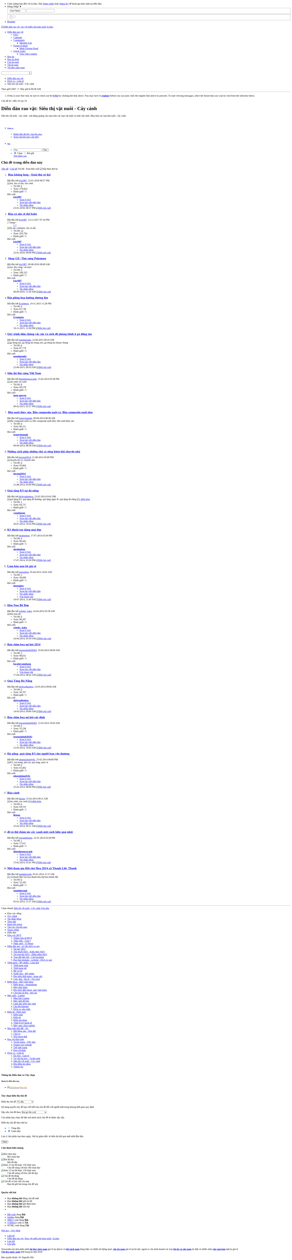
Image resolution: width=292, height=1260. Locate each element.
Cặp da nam (13, 62)
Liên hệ (11, 1235)
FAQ (15, 34)
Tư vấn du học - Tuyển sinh (26, 1058)
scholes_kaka (25, 611)
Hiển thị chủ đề (9, 1101)
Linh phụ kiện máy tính (24, 1003)
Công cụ (10, 128)
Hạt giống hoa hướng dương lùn (27, 297)
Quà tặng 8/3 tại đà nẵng (23, 490)
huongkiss (24, 572)
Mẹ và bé (17, 971)
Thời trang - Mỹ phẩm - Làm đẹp (23, 962)
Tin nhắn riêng (26, 205)
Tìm (8, 144)
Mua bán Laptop (21, 998)
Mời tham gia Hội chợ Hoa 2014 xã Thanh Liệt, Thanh (42, 868)
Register (11, 21)
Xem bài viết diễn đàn (30, 202)
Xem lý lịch (25, 199)
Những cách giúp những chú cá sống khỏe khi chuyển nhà (43, 451)
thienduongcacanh (27, 379)
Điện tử (17, 1017)
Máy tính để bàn (21, 1001)
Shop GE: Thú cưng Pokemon (27, 258)
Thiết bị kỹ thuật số (22, 1023)
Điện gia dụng (20, 1020)
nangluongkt (25, 340)
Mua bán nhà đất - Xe (17, 1028)
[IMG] (10, 1220)
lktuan (22, 798)
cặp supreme (219, 1249)
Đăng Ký (64, 3)
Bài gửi (30, 153)
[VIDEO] (12, 1222)
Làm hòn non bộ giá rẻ (21, 566)
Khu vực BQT (14, 935)
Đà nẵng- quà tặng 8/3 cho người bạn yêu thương (38, 753)
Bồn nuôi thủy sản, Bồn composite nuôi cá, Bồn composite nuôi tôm (50, 412)
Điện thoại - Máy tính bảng (20, 982)
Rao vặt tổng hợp (15, 1039)
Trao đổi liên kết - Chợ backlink (28, 957)
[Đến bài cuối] (43, 208)
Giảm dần (15, 1131)
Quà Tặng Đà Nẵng (19, 680)
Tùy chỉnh (12, 916)
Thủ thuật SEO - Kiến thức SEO (29, 951)
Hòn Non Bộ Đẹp (18, 605)
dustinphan (24, 535)
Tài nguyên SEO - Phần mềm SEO (30, 954)
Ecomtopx (24, 303)
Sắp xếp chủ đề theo (11, 1112)
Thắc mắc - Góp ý (22, 940)
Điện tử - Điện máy (16, 1012)
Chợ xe (16, 1034)
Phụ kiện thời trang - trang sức (27, 976)
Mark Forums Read (28, 48)
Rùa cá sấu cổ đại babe (22, 213)
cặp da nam (119, 1249)
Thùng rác (18, 1066)
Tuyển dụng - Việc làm (24, 1042)
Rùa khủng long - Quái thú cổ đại (29, 174)
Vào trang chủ (26, 596)
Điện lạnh (18, 1014)
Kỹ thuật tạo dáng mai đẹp (24, 529)
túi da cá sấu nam (182, 1249)
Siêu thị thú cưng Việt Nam (24, 373)
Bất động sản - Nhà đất (24, 1031)
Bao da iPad (13, 59)
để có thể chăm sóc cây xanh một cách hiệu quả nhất (40, 832)
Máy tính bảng (20, 987)
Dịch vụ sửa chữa (21, 1009)
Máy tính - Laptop (16, 995)
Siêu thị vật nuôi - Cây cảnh (26, 1061)
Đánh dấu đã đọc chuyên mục (27, 134)
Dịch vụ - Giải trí (15, 1053)
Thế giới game (20, 1047)
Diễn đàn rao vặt (15, 32)
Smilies (10, 1217)
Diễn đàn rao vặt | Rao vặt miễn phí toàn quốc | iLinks (33, 1238)
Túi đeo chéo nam (16, 67)
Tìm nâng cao (20, 156)
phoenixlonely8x (27, 759)
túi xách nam (72, 1249)
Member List (25, 43)
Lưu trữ (11, 1241)
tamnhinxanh (25, 874)
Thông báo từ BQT (22, 938)
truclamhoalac (25, 838)
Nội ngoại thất (20, 1036)
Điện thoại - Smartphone (25, 984)
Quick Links (19, 51)
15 (22, 230)
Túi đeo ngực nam (10, 1252)
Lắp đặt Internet (21, 1006)
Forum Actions (20, 45)
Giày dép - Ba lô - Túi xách (26, 979)
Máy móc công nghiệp (24, 1025)
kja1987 (23, 180)
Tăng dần (15, 1128)
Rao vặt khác (19, 1050)
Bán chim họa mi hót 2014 (23, 644)
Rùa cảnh (13, 792)
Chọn (20, 153)
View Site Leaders (28, 54)
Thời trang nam (20, 965)
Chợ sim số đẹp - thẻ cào (25, 992)
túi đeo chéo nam (38, 1249)
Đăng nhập (48, 3)
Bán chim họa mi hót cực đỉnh (26, 717)
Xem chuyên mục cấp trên (26, 137)
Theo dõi (11, 921)
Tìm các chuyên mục (17, 927)
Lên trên (45, 908)
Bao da (10, 56)
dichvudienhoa (26, 496)
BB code (11, 1214)
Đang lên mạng (14, 924)
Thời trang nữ (20, 968)
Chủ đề (13, 169)
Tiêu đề (4, 169)
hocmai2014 (25, 457)
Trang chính (13, 930)
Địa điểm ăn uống (22, 1064)
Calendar (17, 37)
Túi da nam (12, 65)
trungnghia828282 (28, 650)
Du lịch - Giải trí (21, 1055)
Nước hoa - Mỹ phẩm (23, 973)
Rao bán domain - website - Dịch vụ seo (32, 960)
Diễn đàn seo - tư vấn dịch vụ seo (23, 946)
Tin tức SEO (19, 949)
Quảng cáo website (22, 1044)
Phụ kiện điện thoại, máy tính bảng (30, 990)
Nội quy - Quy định (10, 1230)
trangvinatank (25, 418)
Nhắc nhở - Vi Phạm (23, 943)
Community (19, 40)
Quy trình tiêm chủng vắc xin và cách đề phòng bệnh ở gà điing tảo (49, 334)
